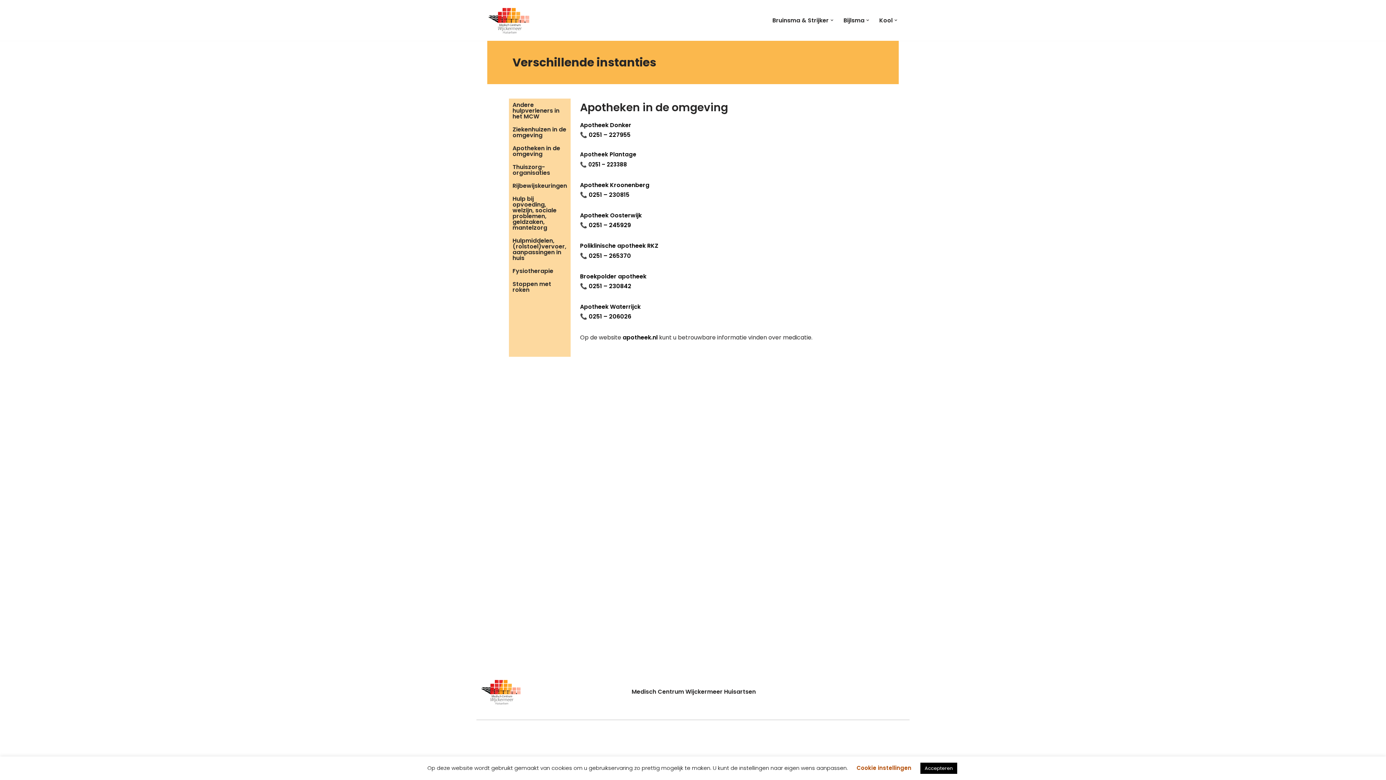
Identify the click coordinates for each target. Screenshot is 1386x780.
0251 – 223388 (607, 164)
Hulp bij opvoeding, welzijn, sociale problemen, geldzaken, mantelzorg (535, 213)
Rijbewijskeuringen (540, 186)
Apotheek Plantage (608, 154)
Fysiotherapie (533, 271)
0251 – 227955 (610, 135)
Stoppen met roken (532, 287)
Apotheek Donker (605, 125)
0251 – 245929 (610, 225)
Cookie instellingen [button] (884, 768)
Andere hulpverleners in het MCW (536, 111)
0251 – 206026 (610, 316)
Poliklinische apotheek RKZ (619, 246)
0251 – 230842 (610, 286)
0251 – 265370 (610, 256)
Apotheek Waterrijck (610, 307)
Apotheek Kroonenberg (614, 185)
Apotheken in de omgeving (536, 151)
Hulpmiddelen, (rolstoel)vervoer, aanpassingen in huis (539, 249)
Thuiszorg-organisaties (531, 170)
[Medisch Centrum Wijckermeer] (509, 20)
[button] (832, 20)
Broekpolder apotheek (613, 276)
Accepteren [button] (939, 768)
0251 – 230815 (609, 195)
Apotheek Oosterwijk (611, 215)
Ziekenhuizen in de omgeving (539, 132)
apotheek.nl (640, 337)
